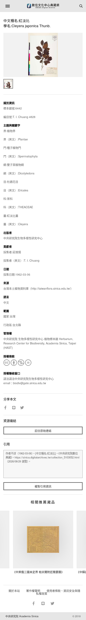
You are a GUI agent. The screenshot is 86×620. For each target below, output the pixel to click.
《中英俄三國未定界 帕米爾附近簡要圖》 (38, 572)
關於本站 (14, 591)
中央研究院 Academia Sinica (21, 616)
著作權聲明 (33, 591)
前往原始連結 (43, 431)
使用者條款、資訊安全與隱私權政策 (58, 592)
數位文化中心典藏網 (43, 6)
